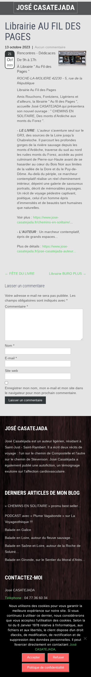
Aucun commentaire (50, 47)
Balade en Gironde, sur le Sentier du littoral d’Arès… (45, 560)
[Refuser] (85, 638)
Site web (11, 371)
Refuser (58, 657)
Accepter (33, 657)
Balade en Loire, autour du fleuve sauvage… (39, 538)
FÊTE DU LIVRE (19, 273)
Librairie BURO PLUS (67, 273)
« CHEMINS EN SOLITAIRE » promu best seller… (43, 506)
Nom (9, 345)
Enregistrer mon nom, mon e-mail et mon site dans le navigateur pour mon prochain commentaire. (44, 390)
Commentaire (16, 306)
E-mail (11, 358)
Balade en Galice (18, 530)
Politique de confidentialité (45, 667)
